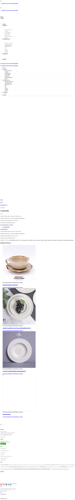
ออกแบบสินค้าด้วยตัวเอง (4, 450)
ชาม (5, 87)
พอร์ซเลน (39, 466)
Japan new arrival (8, 82)
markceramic (6, 441)
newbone (25, 464)
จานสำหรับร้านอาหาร (3, 458)
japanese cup (20, 464)
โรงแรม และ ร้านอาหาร (9, 81)
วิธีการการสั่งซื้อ (3, 448)
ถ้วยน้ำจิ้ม (6, 89)
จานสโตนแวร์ (54, 240)
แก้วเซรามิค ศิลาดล (7, 414)
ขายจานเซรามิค (24, 240)
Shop (1, 202)
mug (23, 464)
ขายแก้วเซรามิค (39, 464)
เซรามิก (47, 466)
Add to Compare (9, 225)
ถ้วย (5, 85)
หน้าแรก (4, 68)
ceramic (6, 465)
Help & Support (3, 452)
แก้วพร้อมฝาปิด (8, 73)
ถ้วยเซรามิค (24, 466)
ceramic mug (11, 464)
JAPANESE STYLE (8, 84)
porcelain (28, 464)
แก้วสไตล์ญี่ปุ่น (7, 74)
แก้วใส (6, 78)
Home (1, 199)
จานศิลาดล (49, 240)
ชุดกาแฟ (6, 72)
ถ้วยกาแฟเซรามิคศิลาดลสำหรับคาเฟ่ (10, 285)
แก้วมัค (1, 469)
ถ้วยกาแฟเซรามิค (13, 466)
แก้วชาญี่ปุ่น (68, 466)
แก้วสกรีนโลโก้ (18, 469)
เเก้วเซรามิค (53, 466)
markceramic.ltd (7, 442)
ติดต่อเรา (4, 95)
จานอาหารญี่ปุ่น (60, 240)
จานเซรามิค (65, 240)
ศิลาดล (6, 91)
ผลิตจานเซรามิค (70, 240)
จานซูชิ (6, 88)
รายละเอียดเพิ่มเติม (6, 227)
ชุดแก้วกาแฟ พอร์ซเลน (6, 466)
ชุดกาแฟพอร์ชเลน (63, 464)
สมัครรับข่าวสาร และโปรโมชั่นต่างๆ (6, 456)
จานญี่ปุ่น (45, 240)
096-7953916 (9, 433)
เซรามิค (49, 466)
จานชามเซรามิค (47, 464)
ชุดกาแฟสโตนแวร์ (69, 464)
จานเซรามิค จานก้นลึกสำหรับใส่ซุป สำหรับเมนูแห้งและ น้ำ (14, 371)
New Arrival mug (8, 70)
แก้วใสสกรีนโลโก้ (45, 469)
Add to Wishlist (3, 225)
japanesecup (15, 464)
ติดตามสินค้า (2, 454)
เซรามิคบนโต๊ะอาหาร (6, 80)
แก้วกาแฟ (64, 467)
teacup (31, 464)
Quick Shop (5, 282)
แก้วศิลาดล (12, 469)
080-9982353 (4, 433)
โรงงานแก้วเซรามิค (65, 469)
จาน (41, 464)
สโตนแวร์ (42, 467)
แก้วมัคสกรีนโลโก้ (6, 469)
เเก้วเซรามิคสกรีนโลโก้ (58, 466)
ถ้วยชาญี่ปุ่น (19, 466)
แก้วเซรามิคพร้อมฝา (8, 77)
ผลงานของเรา (5, 92)
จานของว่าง (38, 240)
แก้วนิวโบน (72, 466)
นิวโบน (36, 466)
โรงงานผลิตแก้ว (52, 469)
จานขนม (34, 240)
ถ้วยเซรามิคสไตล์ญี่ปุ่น (30, 466)
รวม (5, 93)
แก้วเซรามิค (5, 69)
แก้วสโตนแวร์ (25, 469)
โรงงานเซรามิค (58, 469)
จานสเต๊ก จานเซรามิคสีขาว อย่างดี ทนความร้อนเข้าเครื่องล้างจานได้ (16, 328)
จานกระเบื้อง (30, 240)
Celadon (2, 464)
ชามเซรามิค (58, 464)
